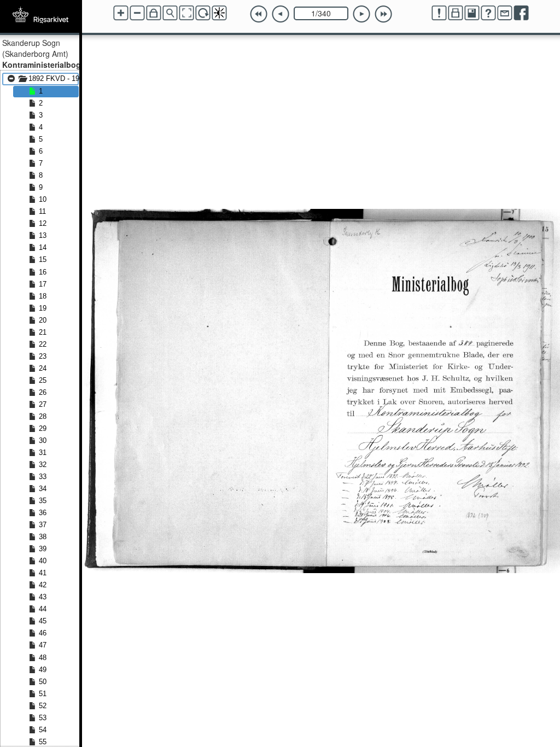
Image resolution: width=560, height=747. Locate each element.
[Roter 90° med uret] (203, 13)
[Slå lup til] (170, 13)
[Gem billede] (472, 13)
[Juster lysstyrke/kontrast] (219, 13)
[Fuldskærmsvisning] (186, 13)
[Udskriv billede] (455, 13)
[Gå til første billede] (258, 14)
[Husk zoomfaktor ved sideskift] (153, 13)
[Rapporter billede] (439, 13)
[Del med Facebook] (521, 13)
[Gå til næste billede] (361, 14)
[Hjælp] (488, 13)
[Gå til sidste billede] (383, 14)
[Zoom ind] (121, 13)
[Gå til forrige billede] (280, 14)
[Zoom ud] (137, 13)
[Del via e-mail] (504, 13)
